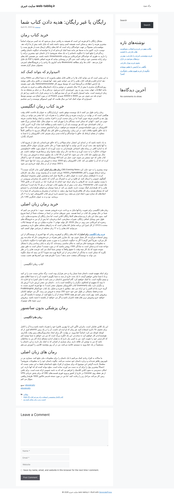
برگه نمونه (147, 6)
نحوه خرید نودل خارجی (130, 63)
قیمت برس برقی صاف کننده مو (34, 400)
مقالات (25, 394)
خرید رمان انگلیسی (97, 234)
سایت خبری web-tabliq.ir (38, 6)
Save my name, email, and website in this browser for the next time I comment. (61, 470)
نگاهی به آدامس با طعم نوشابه (133, 67)
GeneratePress (105, 492)
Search (123, 20)
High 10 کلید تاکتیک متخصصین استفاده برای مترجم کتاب (43, 397)
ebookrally (30, 385)
